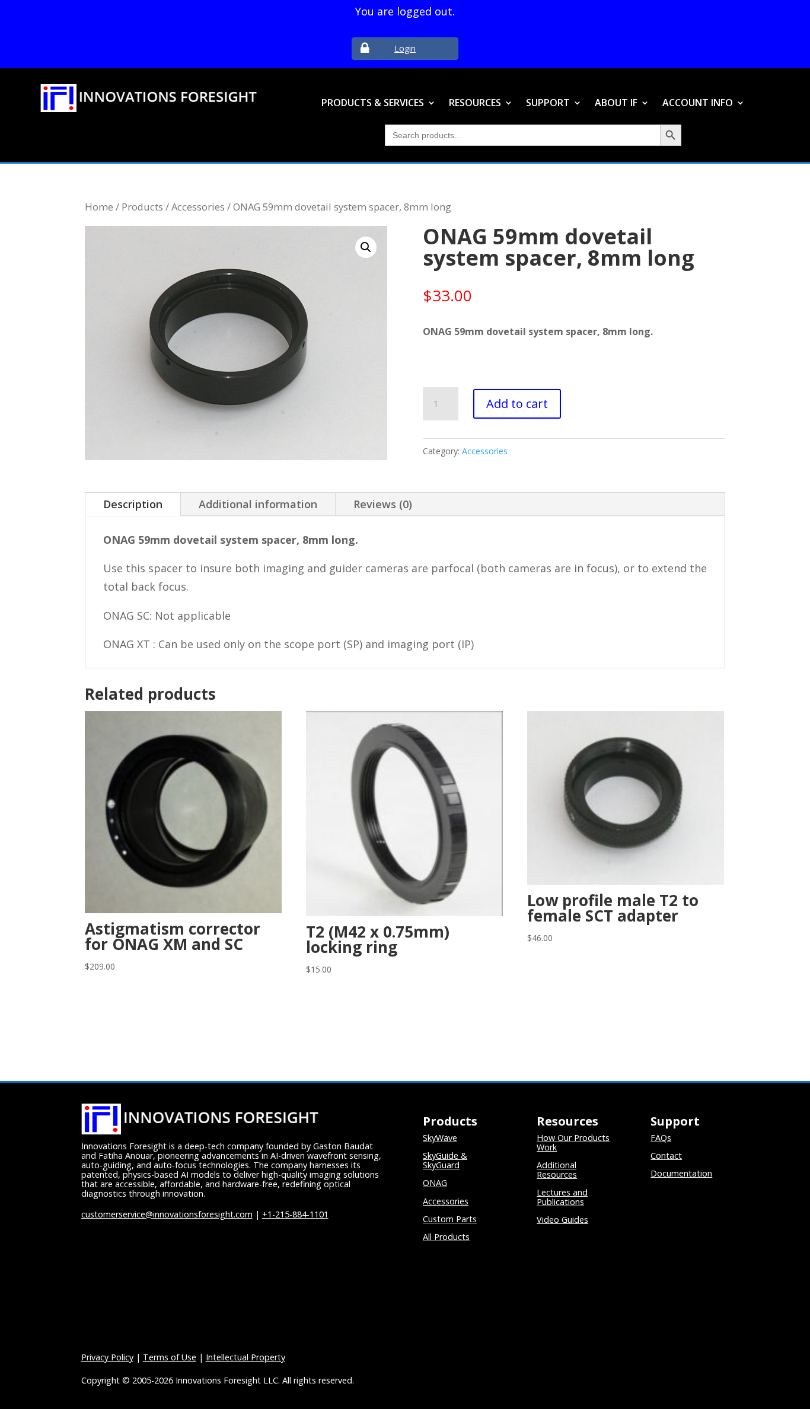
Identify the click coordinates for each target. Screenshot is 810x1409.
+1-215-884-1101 (295, 1214)
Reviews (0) (382, 504)
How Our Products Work (573, 1142)
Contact (666, 1155)
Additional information (258, 504)
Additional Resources (557, 1169)
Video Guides (562, 1219)
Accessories (198, 206)
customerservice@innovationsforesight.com (167, 1214)
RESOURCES (475, 103)
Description (132, 504)
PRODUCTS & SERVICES (372, 103)
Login (405, 48)
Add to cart (517, 404)
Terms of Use (169, 1357)
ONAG (435, 1182)
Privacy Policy (107, 1357)
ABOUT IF (616, 103)
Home (99, 206)
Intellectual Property (245, 1357)
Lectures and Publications (562, 1197)
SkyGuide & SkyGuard (445, 1160)
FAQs (660, 1137)
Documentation (681, 1173)
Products (142, 206)
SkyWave (440, 1137)
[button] (366, 247)
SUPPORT (548, 103)
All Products (446, 1236)
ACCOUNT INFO (697, 103)
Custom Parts (450, 1219)
